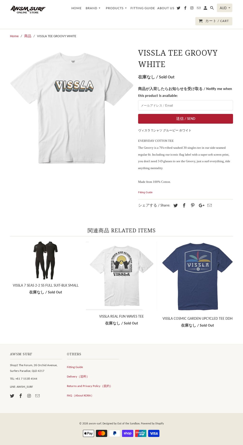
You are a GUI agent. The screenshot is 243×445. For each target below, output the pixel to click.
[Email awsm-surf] (38, 396)
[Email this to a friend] (209, 206)
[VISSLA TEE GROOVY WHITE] (71, 107)
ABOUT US (165, 8)
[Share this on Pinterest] (192, 206)
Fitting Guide (145, 192)
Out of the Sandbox (128, 423)
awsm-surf (95, 423)
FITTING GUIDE (143, 8)
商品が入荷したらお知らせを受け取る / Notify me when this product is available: (185, 92)
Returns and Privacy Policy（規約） (90, 386)
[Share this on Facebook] (183, 206)
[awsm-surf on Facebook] (21, 396)
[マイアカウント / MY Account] (206, 9)
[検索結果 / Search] (212, 9)
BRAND (93, 8)
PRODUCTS (116, 8)
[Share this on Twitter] (175, 206)
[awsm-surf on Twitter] (12, 396)
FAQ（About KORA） (80, 395)
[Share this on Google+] (200, 206)
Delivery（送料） (78, 376)
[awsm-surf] (28, 9)
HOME (76, 8)
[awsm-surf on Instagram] (29, 396)
